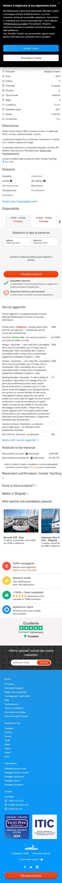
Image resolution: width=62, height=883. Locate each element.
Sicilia (7, 740)
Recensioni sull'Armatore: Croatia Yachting (31, 473)
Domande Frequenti (14, 687)
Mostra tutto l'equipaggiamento (19, 201)
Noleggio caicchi (12, 780)
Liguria (8, 748)
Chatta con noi (15, 808)
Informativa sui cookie (17, 23)
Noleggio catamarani (14, 776)
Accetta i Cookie (31, 48)
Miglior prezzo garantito (16, 691)
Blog (7, 699)
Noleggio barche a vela (15, 768)
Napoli (8, 752)
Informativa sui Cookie (15, 712)
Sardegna (9, 728)
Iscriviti (44, 662)
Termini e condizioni (14, 708)
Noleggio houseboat (14, 784)
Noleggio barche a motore (17, 772)
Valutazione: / (28, 598)
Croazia (8, 732)
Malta (7, 744)
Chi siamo (9, 683)
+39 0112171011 (16, 800)
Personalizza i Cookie (31, 57)
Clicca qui (34, 467)
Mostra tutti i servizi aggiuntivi (19, 440)
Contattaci (9, 796)
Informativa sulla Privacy (16, 716)
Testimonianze (11, 703)
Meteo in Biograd (14, 493)
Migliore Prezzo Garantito (25, 570)
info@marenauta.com (18, 804)
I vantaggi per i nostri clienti (17, 695)
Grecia (8, 736)
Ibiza (7, 756)
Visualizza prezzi (31, 274)
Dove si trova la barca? (18, 485)
